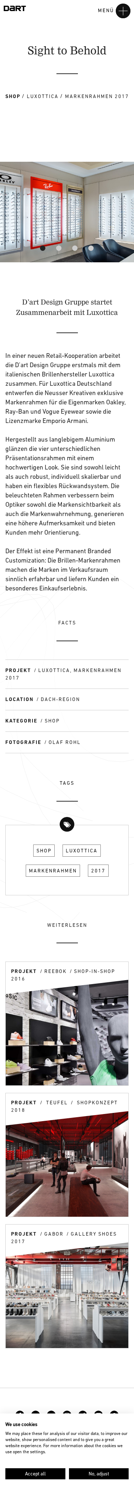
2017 (98, 871)
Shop (43, 850)
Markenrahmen (53, 871)
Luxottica (82, 850)
